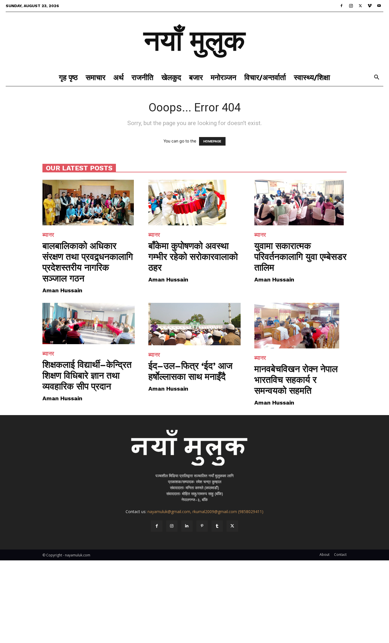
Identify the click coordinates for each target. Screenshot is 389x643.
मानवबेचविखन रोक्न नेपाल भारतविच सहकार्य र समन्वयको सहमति (296, 380)
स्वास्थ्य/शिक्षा (312, 77)
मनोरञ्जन (223, 77)
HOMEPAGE (212, 141)
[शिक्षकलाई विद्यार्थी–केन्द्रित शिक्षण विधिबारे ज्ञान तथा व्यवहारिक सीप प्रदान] (88, 323)
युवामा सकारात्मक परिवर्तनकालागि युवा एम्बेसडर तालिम (300, 256)
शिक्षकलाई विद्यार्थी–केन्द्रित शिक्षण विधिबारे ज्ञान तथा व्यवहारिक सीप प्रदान (87, 375)
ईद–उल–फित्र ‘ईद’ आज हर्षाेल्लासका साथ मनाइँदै (190, 371)
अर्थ (118, 77)
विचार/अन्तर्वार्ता (265, 77)
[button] (376, 78)
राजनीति (142, 77)
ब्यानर (48, 234)
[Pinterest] (202, 526)
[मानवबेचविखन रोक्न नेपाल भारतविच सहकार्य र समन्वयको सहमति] (300, 325)
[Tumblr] (217, 526)
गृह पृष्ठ (68, 77)
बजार (196, 77)
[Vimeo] (369, 5)
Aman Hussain (62, 290)
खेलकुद (171, 77)
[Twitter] (360, 5)
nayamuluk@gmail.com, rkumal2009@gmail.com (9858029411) (205, 511)
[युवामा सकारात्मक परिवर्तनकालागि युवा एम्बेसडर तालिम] (300, 202)
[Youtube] (379, 5)
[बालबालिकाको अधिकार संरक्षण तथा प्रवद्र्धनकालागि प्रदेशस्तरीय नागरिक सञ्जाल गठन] (88, 202)
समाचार (95, 77)
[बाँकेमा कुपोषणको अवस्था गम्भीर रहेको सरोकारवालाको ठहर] (194, 202)
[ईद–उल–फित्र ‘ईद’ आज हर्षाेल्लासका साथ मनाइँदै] (194, 324)
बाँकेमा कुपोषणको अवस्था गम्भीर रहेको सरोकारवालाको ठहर (193, 256)
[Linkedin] (187, 526)
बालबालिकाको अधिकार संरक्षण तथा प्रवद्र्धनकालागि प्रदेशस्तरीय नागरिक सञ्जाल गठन (87, 262)
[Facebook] (341, 5)
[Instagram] (351, 5)
